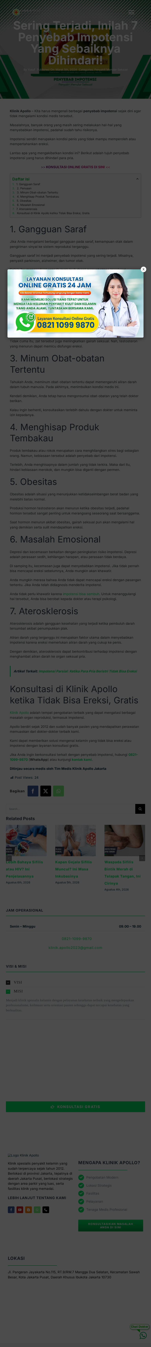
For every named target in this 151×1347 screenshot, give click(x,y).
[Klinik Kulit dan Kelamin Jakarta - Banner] (75, 303)
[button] (75, 673)
